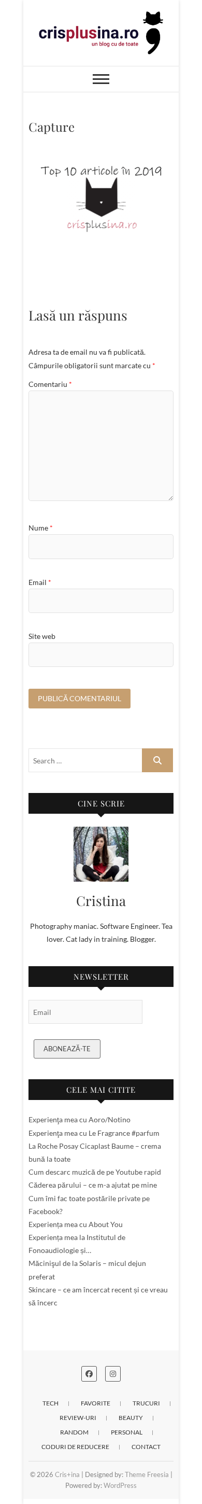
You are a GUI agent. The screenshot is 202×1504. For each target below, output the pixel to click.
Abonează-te (67, 1049)
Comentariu (50, 384)
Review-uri (78, 1418)
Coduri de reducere (75, 1447)
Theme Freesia (147, 1474)
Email (39, 582)
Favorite (95, 1403)
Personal (126, 1432)
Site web (41, 636)
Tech (50, 1403)
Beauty (131, 1418)
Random (74, 1432)
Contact (146, 1447)
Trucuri (146, 1403)
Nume (40, 527)
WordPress (120, 1485)
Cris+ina (67, 1474)
